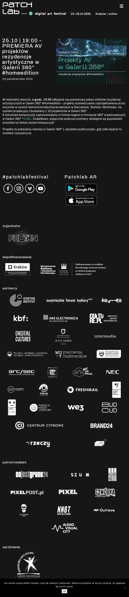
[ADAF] (116, 389)
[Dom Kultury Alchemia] (52, 371)
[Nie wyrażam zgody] (124, 588)
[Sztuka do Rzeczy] (38, 443)
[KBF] (20, 318)
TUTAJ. (27, 118)
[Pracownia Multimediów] (71, 353)
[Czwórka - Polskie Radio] (105, 492)
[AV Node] (15, 389)
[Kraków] (18, 269)
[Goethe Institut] (21, 300)
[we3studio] (76, 407)
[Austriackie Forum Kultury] (69, 300)
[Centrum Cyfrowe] (39, 425)
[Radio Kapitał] (100, 443)
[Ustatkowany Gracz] (24, 510)
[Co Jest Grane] (32, 474)
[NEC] (113, 371)
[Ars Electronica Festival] (60, 318)
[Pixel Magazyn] (67, 492)
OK (64, 591)
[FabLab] (43, 389)
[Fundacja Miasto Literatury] (40, 407)
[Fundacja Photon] (23, 237)
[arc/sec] (21, 371)
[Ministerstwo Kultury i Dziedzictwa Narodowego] (73, 269)
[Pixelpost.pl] (27, 492)
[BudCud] (109, 407)
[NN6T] (64, 510)
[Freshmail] (82, 389)
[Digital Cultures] (23, 335)
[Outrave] (104, 510)
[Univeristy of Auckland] (109, 353)
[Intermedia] (105, 335)
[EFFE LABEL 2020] (27, 566)
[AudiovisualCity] (64, 527)
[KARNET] (112, 474)
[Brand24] (101, 425)
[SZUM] (80, 474)
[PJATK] (27, 353)
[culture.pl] (105, 318)
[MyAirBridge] (82, 371)
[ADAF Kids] (12, 407)
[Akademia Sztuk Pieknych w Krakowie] (63, 335)
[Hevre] (111, 300)
